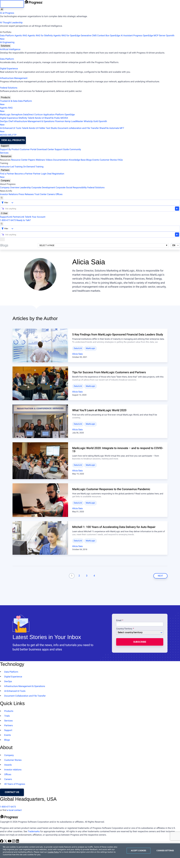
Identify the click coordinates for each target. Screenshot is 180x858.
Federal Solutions (8, 87)
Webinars (40, 159)
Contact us (12, 792)
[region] (90, 850)
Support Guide (62, 149)
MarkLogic (5, 114)
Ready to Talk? (23, 220)
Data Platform (7, 35)
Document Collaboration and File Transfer (25, 695)
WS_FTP (12, 134)
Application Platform (53, 114)
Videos (49, 159)
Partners (5, 170)
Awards (8, 764)
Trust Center (40, 194)
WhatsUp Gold (91, 121)
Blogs (89, 159)
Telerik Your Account (35, 216)
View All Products (13, 140)
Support (5, 146)
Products (5, 97)
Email (119, 620)
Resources (6, 156)
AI (2, 9)
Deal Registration (32, 175)
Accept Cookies (138, 850)
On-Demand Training (33, 166)
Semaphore (16, 114)
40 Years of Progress (14, 784)
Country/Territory (124, 629)
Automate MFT (62, 130)
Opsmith (87, 37)
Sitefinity (22, 118)
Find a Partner (7, 173)
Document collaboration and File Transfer (78, 128)
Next (160, 575)
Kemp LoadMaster (74, 121)
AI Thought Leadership (11, 22)
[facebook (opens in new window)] (2, 842)
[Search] (1, 198)
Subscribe (139, 641)
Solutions (5, 45)
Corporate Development (43, 187)
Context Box (103, 35)
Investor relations (13, 769)
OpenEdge (70, 114)
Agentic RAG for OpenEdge (66, 35)
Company (5, 180)
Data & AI (78, 348)
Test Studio (51, 128)
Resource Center (19, 159)
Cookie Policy (53, 852)
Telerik (31, 118)
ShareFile (49, 118)
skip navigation (12, 3)
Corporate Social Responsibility (71, 187)
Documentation (60, 159)
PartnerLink (18, 216)
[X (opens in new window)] (6, 842)
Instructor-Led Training (11, 166)
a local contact (14, 810)
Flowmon (59, 121)
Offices (58, 194)
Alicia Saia (77, 354)
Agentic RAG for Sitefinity (40, 35)
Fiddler (42, 128)
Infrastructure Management (13, 78)
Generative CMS (89, 35)
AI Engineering (7, 42)
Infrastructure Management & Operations (34, 121)
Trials (7, 715)
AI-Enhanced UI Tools (10, 128)
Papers (31, 159)
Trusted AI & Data (8, 101)
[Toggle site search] (1, 224)
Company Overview (9, 187)
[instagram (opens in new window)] (14, 842)
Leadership (25, 187)
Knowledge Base (77, 159)
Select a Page (46, 245)
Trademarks (34, 831)
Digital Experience (9, 68)
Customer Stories (108, 159)
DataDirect (28, 114)
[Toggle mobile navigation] (2, 239)
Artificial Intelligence (10, 49)
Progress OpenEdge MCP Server (149, 35)
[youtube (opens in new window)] (10, 842)
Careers (51, 194)
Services (4, 152)
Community (75, 149)
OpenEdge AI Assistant (121, 35)
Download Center (45, 149)
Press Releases (26, 194)
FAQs (120, 159)
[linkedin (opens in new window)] (17, 842)
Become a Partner (24, 173)
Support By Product (9, 149)
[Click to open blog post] (40, 345)
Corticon (38, 114)
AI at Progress (7, 13)
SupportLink (6, 216)
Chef (10, 121)
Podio (57, 118)
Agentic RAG (20, 35)
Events (95, 159)
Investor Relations (9, 194)
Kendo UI (39, 118)
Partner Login (40, 173)
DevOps (4, 121)
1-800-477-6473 (8, 220)
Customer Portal (28, 149)
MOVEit (64, 118)
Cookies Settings (165, 850)
